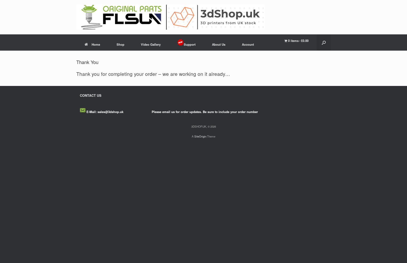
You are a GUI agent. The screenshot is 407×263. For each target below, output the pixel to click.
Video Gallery (151, 44)
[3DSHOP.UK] (170, 17)
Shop (120, 44)
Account (248, 44)
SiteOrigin (200, 136)
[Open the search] (324, 42)
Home (96, 44)
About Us (218, 44)
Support (189, 44)
